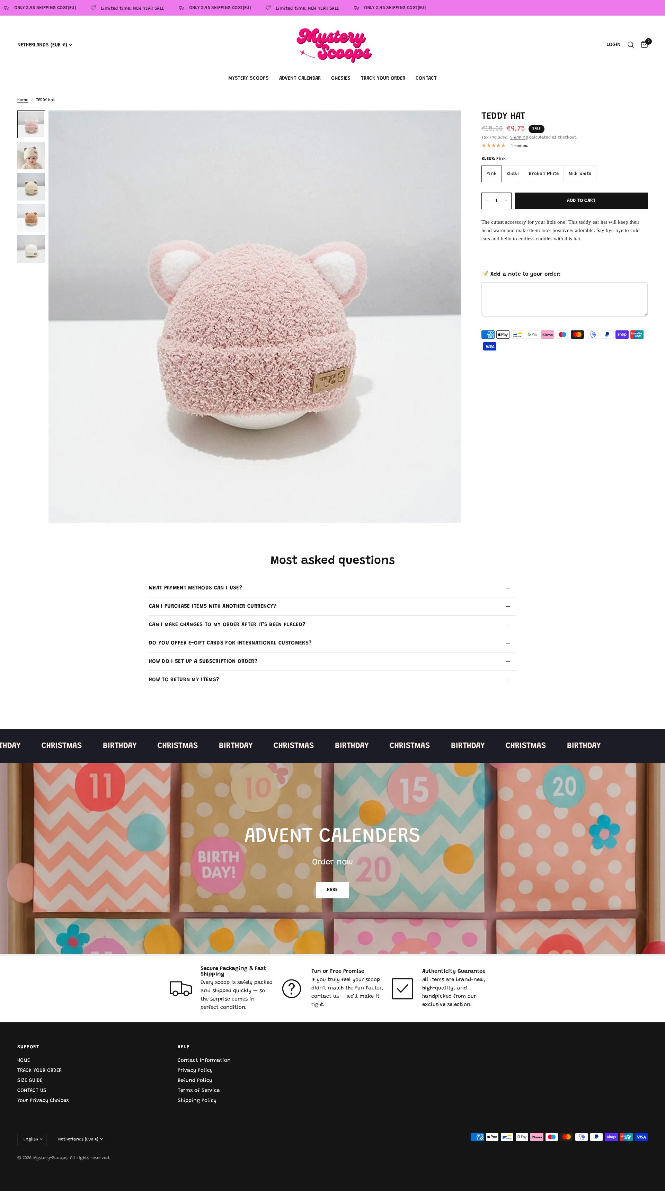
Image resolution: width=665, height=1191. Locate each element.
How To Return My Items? (184, 680)
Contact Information (204, 1060)
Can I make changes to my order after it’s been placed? (227, 625)
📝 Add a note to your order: (521, 274)
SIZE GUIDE (29, 1080)
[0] (643, 45)
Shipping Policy (197, 1100)
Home (22, 100)
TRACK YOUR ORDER (39, 1070)
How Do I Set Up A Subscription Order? (203, 661)
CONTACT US (31, 1090)
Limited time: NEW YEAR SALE (107, 8)
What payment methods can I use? (195, 588)
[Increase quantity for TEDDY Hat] (506, 201)
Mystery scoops (248, 78)
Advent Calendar (300, 78)
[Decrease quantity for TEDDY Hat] (487, 201)
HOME (23, 1060)
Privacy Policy (195, 1070)
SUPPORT (28, 1047)
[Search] (631, 45)
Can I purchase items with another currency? (212, 606)
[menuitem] (248, 78)
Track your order (383, 78)
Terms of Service (199, 1090)
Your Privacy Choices (43, 1100)
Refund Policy (195, 1080)
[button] (332, 890)
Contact (426, 78)
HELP (184, 1047)
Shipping (519, 137)
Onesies (341, 78)
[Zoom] (446, 125)
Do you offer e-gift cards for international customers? (230, 643)
